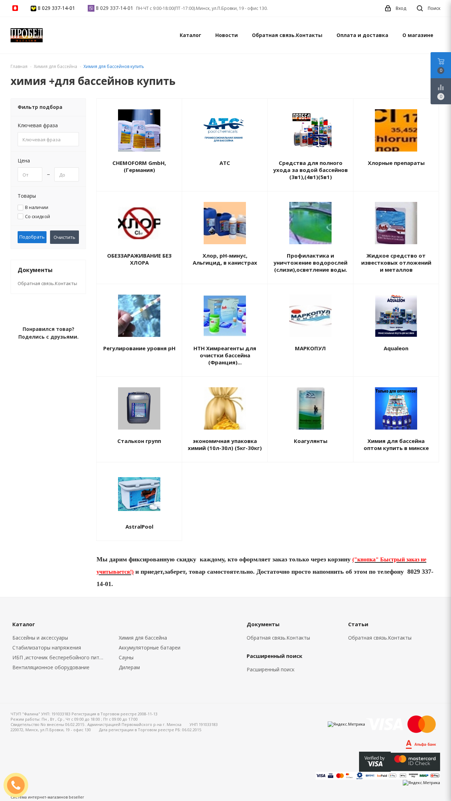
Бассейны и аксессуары (40, 637)
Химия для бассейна (143, 637)
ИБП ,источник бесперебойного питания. (60, 657)
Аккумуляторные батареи (149, 647)
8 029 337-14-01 (56, 8)
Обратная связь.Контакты (287, 35)
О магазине (417, 35)
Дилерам (129, 667)
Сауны (126, 657)
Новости (226, 35)
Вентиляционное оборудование (50, 667)
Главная (19, 66)
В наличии (36, 207)
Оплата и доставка (362, 35)
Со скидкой (37, 217)
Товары (27, 195)
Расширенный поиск (271, 669)
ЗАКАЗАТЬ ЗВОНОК (18, 785)
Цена (24, 160)
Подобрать (32, 237)
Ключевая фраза (38, 125)
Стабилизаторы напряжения (46, 647)
